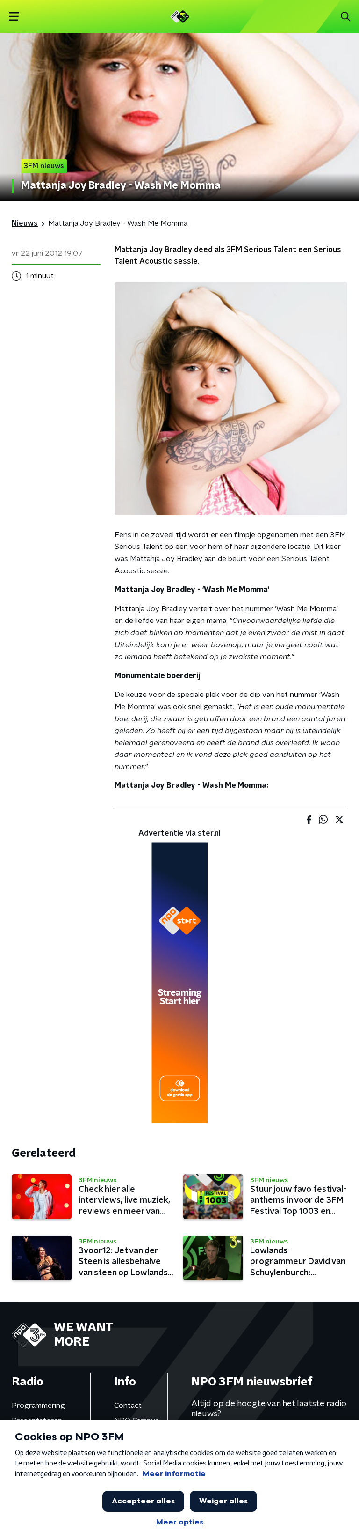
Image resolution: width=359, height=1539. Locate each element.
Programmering (38, 1405)
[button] (14, 16)
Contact (128, 1405)
